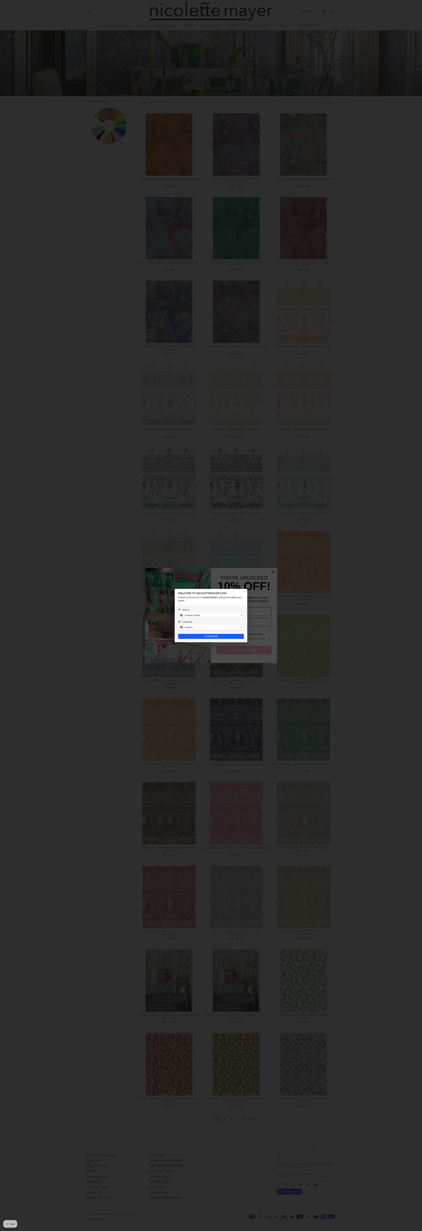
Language (187, 622)
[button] (211, 615)
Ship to (186, 610)
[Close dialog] (245, 591)
